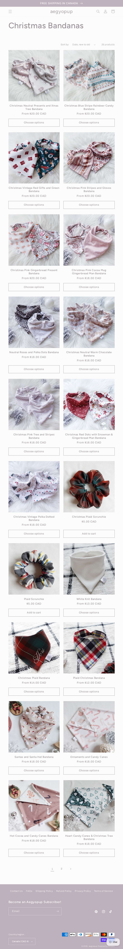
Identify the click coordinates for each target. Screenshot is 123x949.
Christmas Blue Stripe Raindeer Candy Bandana (89, 107)
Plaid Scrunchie (34, 599)
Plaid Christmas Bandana (89, 677)
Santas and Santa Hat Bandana (34, 756)
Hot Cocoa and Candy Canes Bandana (34, 835)
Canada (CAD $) (20, 941)
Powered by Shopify (106, 946)
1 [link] (52, 868)
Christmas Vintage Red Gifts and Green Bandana (34, 189)
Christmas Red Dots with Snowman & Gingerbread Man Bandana (89, 436)
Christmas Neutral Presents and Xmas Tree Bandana (34, 107)
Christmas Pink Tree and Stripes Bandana (34, 436)
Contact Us (16, 891)
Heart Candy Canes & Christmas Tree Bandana (89, 837)
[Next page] (70, 869)
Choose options (34, 122)
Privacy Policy (83, 891)
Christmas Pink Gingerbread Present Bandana (34, 272)
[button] (10, 11)
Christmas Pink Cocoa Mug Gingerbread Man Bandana (89, 272)
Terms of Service (103, 891)
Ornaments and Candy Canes (89, 756)
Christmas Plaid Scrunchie (89, 516)
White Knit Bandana (89, 599)
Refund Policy (64, 891)
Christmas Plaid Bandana (34, 677)
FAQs (29, 891)
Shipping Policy (44, 891)
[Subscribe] (57, 911)
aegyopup (93, 946)
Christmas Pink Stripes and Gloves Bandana (89, 189)
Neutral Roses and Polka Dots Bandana (34, 352)
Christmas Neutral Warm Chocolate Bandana (89, 354)
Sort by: (65, 44)
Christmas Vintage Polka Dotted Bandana (34, 518)
